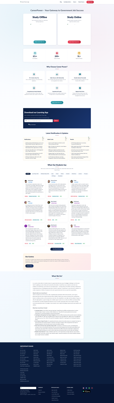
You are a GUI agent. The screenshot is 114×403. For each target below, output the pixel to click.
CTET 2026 (22, 372)
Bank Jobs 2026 (54, 390)
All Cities (28, 173)
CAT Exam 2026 (63, 362)
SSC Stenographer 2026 (24, 364)
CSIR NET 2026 (23, 377)
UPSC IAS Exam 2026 (77, 355)
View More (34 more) (57, 249)
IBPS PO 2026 (49, 350)
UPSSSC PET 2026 (63, 364)
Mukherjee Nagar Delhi (45, 173)
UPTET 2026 (22, 374)
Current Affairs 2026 (55, 394)
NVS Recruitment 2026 (24, 370)
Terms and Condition (70, 394)
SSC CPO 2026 (22, 359)
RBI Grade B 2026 (37, 359)
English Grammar (55, 398)
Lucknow (80, 173)
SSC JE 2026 (22, 355)
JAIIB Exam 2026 (63, 359)
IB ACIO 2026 (36, 357)
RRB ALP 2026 (62, 350)
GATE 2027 (49, 366)
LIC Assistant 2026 (50, 357)
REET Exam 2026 (23, 379)
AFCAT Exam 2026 (77, 350)
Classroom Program (70, 392)
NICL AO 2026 (36, 364)
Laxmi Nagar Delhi (35, 173)
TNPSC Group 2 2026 (77, 359)
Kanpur (57, 173)
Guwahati (67, 173)
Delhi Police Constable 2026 (25, 366)
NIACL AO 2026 (50, 362)
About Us (40, 390)
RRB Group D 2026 (63, 357)
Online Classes (69, 390)
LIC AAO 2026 (36, 362)
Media (40, 394)
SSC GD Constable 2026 (24, 357)
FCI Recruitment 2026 (51, 359)
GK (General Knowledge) (56, 396)
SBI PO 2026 (36, 350)
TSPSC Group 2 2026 (77, 362)
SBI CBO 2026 (36, 355)
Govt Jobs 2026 (54, 392)
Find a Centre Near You (57, 102)
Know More (29, 265)
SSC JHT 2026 (22, 362)
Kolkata (62, 173)
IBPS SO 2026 (49, 355)
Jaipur (52, 173)
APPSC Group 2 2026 (77, 366)
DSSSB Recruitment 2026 (24, 381)
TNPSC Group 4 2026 (77, 357)
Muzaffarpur (74, 173)
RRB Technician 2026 (63, 355)
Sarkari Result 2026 (55, 400)
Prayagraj (85, 173)
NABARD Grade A (37, 366)
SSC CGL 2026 (22, 350)
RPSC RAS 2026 (49, 364)
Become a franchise (42, 392)
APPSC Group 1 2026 (77, 364)
